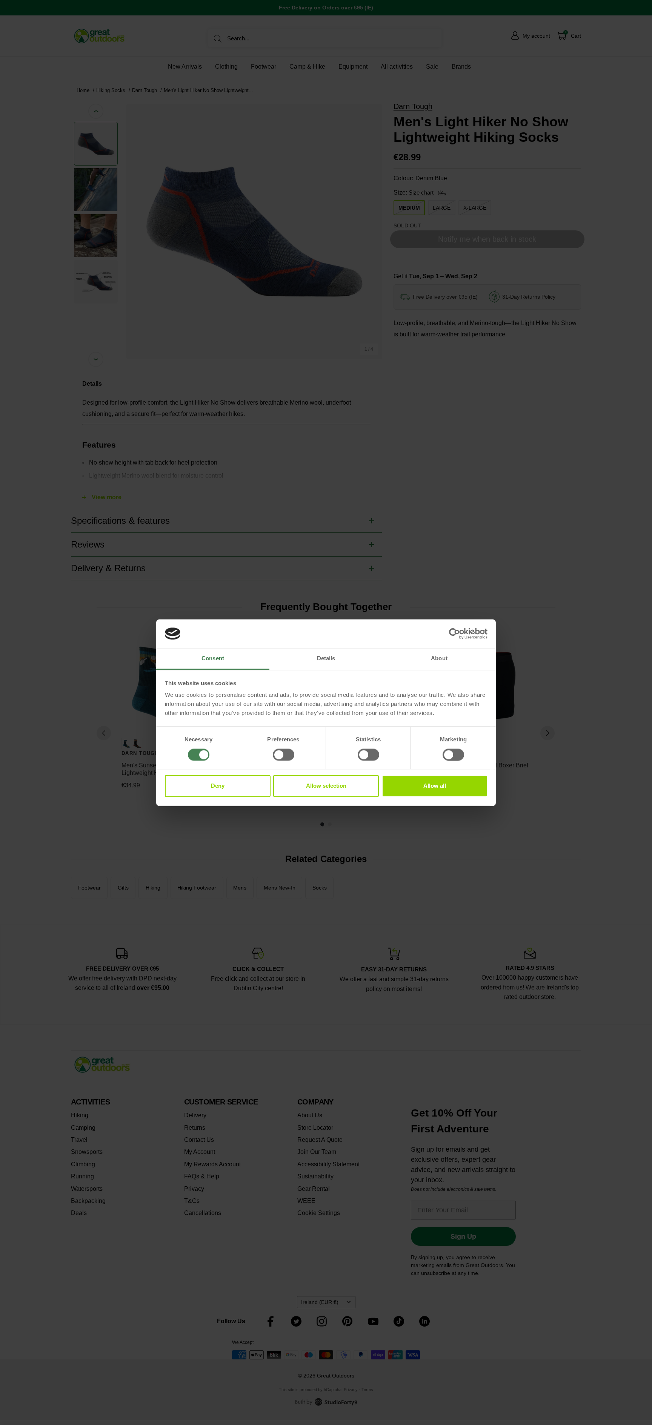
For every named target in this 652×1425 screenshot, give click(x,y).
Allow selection (326, 786)
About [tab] (439, 658)
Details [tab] (326, 658)
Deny (218, 786)
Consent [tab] (212, 658)
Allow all (434, 786)
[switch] (283, 755)
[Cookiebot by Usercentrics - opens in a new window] (454, 633)
